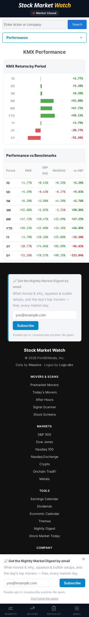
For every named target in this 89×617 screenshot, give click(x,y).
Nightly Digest (44, 528)
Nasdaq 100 (44, 449)
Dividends (44, 506)
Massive (35, 365)
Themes (44, 521)
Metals (44, 479)
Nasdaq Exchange (44, 457)
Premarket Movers (44, 385)
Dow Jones (44, 442)
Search (77, 24)
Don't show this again (44, 598)
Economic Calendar (44, 514)
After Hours (44, 400)
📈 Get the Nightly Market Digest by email (41, 284)
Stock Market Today (44, 536)
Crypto (44, 464)
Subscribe (25, 326)
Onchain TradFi (44, 471)
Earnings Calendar (44, 499)
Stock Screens (44, 414)
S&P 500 (44, 434)
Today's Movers (45, 392)
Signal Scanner (44, 407)
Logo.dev (66, 365)
